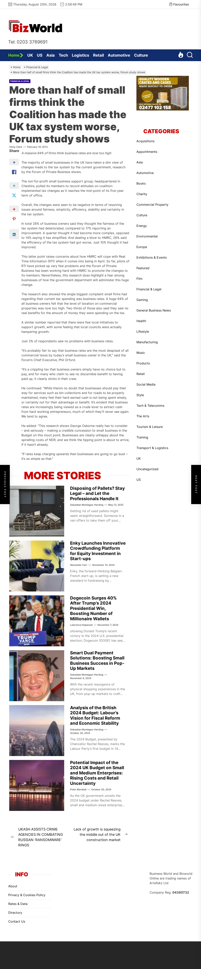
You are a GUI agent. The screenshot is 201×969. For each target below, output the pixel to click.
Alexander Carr (78, 564)
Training (142, 437)
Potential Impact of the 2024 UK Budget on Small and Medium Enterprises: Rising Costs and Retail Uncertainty (97, 773)
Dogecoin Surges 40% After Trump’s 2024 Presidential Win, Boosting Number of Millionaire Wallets (93, 608)
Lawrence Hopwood (81, 624)
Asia (50, 55)
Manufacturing (147, 342)
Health (141, 321)
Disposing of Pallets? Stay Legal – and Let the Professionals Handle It (97, 493)
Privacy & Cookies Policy (26, 895)
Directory (15, 913)
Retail (98, 55)
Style (140, 395)
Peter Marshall (78, 789)
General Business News (153, 310)
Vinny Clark (15, 146)
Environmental (147, 236)
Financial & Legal (19, 81)
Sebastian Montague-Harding (86, 504)
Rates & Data (17, 904)
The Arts (142, 416)
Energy (141, 226)
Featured (142, 268)
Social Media (145, 384)
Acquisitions (145, 141)
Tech (63, 55)
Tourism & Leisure (149, 427)
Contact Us (16, 921)
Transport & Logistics (152, 448)
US (39, 55)
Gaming (142, 300)
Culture (141, 55)
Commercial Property (152, 204)
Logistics (80, 55)
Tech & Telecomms (150, 406)
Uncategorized (147, 469)
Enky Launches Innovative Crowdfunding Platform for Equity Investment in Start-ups (98, 551)
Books (141, 183)
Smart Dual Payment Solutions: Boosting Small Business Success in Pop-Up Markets (97, 660)
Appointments (146, 152)
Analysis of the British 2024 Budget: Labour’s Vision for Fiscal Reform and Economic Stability (95, 715)
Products (143, 363)
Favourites (181, 4)
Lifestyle (142, 331)
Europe (141, 247)
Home (13, 55)
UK (30, 55)
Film (139, 279)
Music (140, 353)
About (12, 886)
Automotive (119, 55)
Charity (141, 194)
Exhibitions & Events (151, 257)
